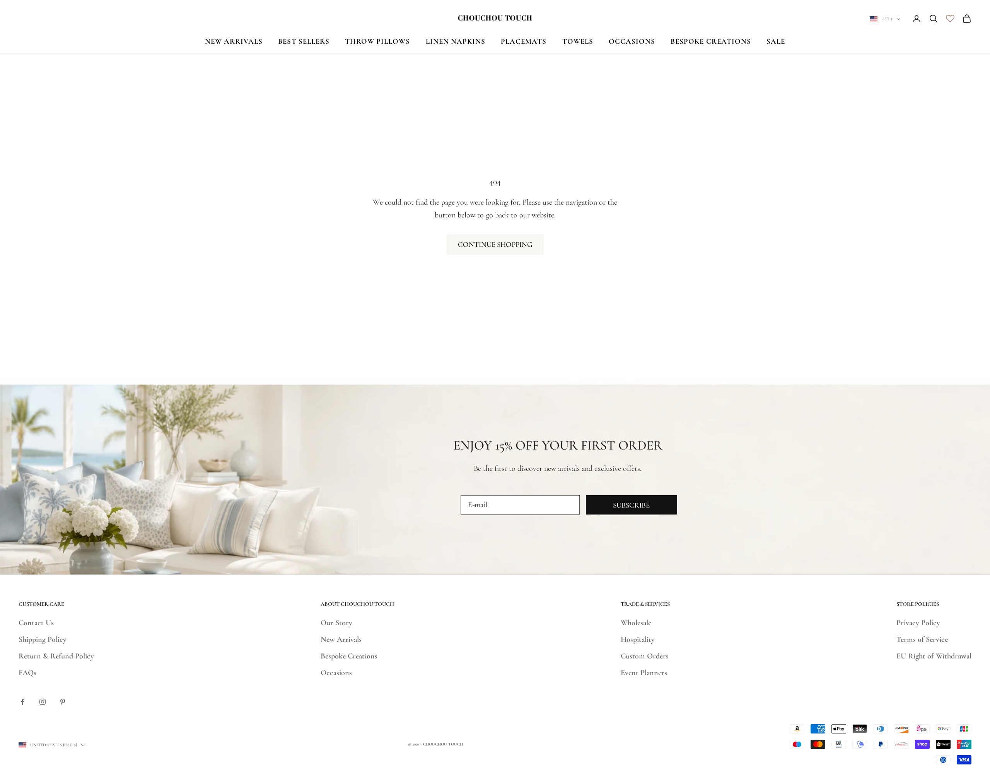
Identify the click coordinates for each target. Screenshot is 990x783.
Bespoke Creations (349, 656)
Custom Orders (645, 656)
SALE (775, 41)
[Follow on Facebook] (22, 702)
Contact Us (36, 622)
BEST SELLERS (303, 41)
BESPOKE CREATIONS (711, 41)
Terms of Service (922, 639)
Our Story (336, 622)
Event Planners (644, 672)
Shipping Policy (43, 639)
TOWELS (577, 41)
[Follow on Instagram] (42, 702)
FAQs (27, 672)
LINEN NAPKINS (456, 41)
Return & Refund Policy (56, 656)
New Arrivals (341, 639)
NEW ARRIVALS (234, 41)
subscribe (631, 505)
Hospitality (638, 639)
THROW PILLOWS (377, 41)
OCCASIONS (632, 41)
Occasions (336, 672)
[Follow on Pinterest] (63, 702)
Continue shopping (495, 244)
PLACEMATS (523, 41)
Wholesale (636, 622)
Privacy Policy (918, 622)
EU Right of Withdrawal (933, 656)
